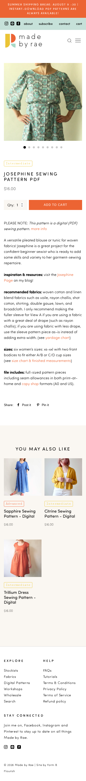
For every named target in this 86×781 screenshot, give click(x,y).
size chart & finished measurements (41, 360)
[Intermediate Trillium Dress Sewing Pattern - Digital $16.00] (23, 580)
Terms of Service (57, 695)
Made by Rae (24, 765)
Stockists (11, 670)
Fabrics (10, 676)
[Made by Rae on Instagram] (7, 24)
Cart (79, 23)
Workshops (13, 689)
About (28, 23)
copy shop (30, 383)
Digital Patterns (17, 683)
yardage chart (57, 337)
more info (39, 228)
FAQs (47, 670)
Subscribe (46, 23)
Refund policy (54, 701)
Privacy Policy (55, 689)
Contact (64, 23)
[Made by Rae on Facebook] (18, 24)
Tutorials (50, 676)
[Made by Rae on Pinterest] (13, 24)
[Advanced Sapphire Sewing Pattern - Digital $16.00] (23, 499)
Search (10, 701)
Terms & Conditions (59, 683)
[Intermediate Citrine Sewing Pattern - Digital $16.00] (63, 499)
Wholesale (12, 695)
